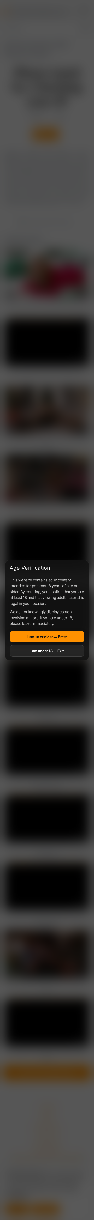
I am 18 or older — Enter (47, 636)
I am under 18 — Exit (47, 650)
